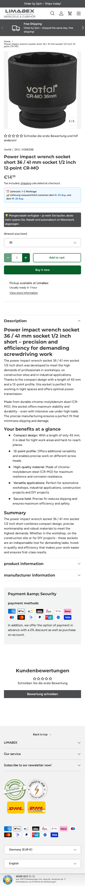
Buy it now (42, 270)
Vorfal (7, 149)
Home (7, 41)
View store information (23, 293)
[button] (70, 13)
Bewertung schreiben (42, 694)
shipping (26, 183)
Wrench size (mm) (15, 234)
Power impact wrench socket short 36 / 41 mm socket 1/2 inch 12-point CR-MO (40, 45)
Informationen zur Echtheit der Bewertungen (36, 882)
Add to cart (57, 257)
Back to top (40, 734)
